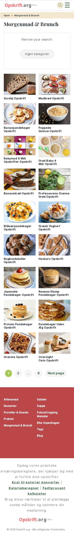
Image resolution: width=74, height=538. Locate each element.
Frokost (9, 418)
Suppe (41, 405)
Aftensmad (11, 399)
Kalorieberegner (24, 488)
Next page (56, 373)
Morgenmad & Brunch (26, 15)
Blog (40, 435)
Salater (42, 399)
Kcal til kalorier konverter (36, 482)
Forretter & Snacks (16, 412)
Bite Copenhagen (48, 422)
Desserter (10, 405)
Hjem (7, 15)
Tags (40, 429)
